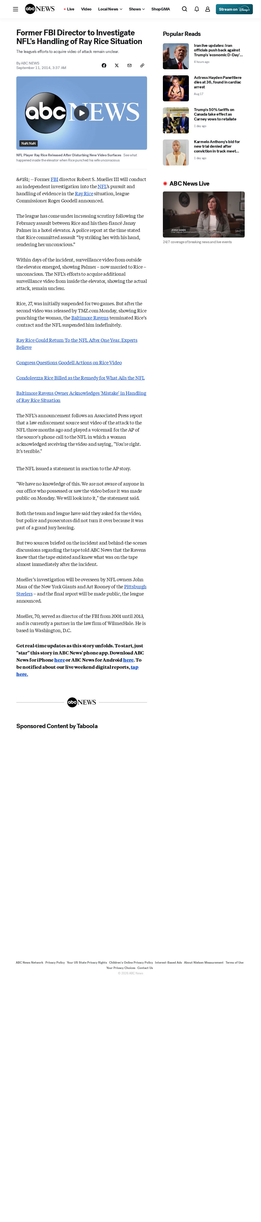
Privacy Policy (55, 963)
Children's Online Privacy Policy (131, 963)
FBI (54, 179)
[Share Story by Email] (129, 65)
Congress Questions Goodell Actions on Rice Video (69, 362)
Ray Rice (84, 193)
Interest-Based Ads (168, 963)
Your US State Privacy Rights (87, 963)
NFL (102, 186)
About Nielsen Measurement (204, 963)
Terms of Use (234, 963)
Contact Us (145, 968)
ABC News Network (29, 963)
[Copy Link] (142, 65)
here (59, 659)
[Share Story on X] (117, 65)
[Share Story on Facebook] (104, 65)
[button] (15, 9)
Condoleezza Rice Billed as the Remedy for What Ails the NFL (80, 377)
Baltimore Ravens (90, 317)
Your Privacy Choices (120, 968)
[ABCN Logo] (40, 9)
